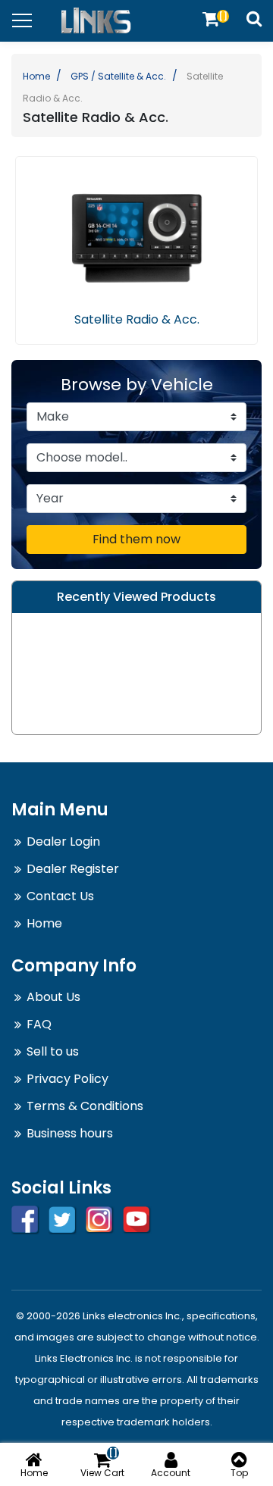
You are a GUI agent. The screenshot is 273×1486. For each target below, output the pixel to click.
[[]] (210, 18)
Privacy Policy (67, 1078)
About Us (53, 997)
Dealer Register (73, 869)
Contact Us (60, 896)
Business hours (70, 1133)
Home (36, 76)
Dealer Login (63, 841)
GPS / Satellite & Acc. (118, 76)
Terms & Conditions (85, 1106)
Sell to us (53, 1051)
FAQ (39, 1024)
